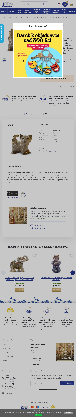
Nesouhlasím (68, 412)
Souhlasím (38, 415)
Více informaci (58, 412)
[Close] (60, 25)
